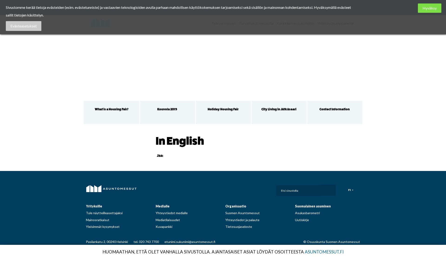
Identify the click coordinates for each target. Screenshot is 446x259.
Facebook (231, 189)
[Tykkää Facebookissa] (168, 155)
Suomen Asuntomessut (242, 213)
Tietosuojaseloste (238, 227)
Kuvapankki (164, 227)
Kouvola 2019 (167, 109)
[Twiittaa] (173, 155)
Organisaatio (235, 206)
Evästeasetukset (23, 26)
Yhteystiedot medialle (172, 213)
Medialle (163, 206)
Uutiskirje (302, 220)
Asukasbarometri (307, 213)
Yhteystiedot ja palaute (242, 220)
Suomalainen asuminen (313, 206)
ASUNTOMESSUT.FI (324, 251)
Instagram (242, 189)
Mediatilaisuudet (168, 220)
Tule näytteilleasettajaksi (104, 213)
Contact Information (334, 109)
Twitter (262, 189)
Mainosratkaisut (97, 220)
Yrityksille (94, 206)
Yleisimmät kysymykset (103, 227)
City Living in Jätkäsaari (278, 109)
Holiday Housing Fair (223, 109)
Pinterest (252, 189)
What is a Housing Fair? (111, 109)
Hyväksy (430, 8)
